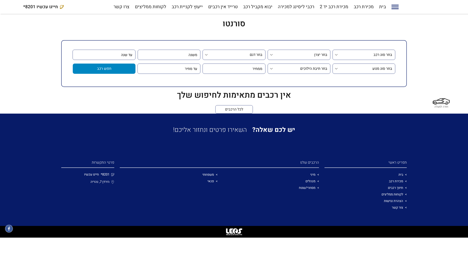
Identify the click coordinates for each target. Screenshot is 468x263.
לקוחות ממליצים (150, 6)
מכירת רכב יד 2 (334, 6)
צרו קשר (121, 6)
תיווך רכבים (395, 187)
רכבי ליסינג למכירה (296, 6)
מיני (312, 174)
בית (382, 6)
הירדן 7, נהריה (100, 181)
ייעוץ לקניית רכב (187, 6)
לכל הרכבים (234, 109)
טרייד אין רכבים (223, 6)
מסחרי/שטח (307, 187)
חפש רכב (104, 68)
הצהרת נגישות (393, 201)
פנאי (210, 181)
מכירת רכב (364, 6)
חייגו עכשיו (40, 7)
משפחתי (208, 174)
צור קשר (397, 207)
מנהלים (310, 181)
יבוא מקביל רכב (257, 6)
